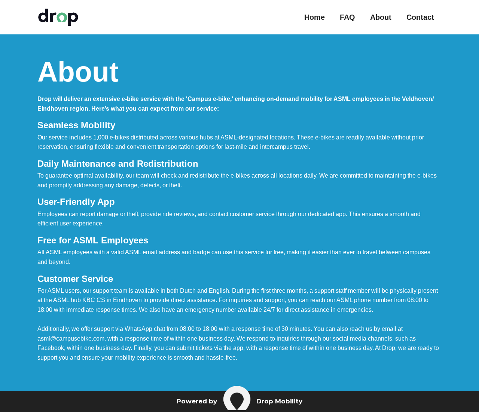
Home (314, 17)
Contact (420, 17)
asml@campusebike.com (70, 338)
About (380, 17)
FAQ (347, 17)
